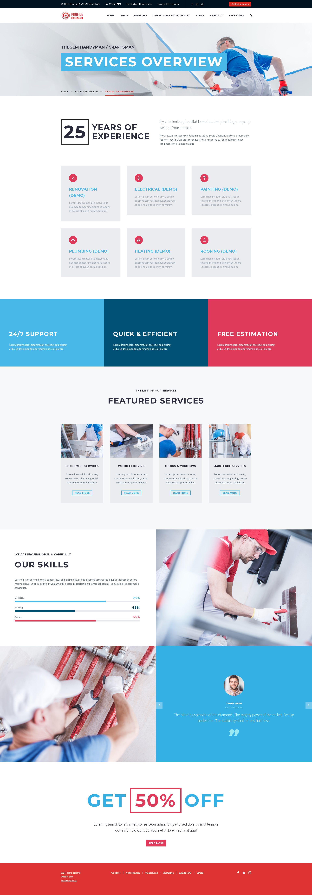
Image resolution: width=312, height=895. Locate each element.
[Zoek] (250, 16)
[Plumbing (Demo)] (90, 252)
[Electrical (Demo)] (156, 190)
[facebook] (238, 872)
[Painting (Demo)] (221, 190)
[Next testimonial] (309, 705)
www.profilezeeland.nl (168, 4)
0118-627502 (115, 4)
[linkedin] (244, 872)
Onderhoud (151, 872)
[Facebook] (192, 4)
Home (110, 15)
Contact (216, 15)
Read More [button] (156, 843)
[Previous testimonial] (159, 705)
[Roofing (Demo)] (221, 252)
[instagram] (249, 872)
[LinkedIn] (197, 4)
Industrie (140, 15)
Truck (200, 15)
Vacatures (236, 15)
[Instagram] (202, 4)
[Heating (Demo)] (156, 252)
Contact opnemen (240, 4)
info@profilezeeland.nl (141, 4)
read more (82, 492)
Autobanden (133, 872)
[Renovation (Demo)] (90, 193)
